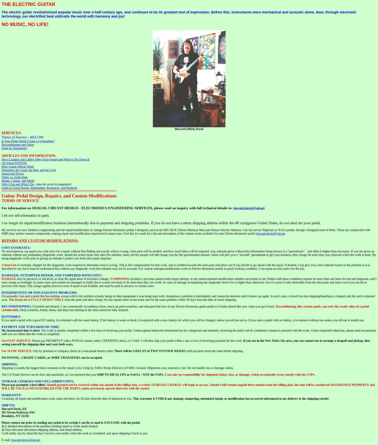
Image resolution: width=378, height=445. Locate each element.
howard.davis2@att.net (249, 208)
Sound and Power (13, 173)
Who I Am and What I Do (18, 184)
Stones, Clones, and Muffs (18, 180)
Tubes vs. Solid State (15, 177)
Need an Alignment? (14, 148)
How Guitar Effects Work (18, 166)
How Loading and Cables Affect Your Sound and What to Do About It (45, 159)
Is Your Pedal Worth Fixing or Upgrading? (28, 141)
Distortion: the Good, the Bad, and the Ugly (29, 170)
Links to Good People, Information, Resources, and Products (39, 188)
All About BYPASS (14, 163)
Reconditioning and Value (18, 144)
